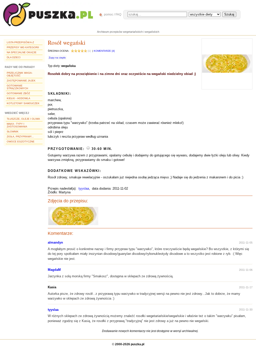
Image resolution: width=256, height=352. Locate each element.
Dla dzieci (13, 57)
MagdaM (54, 270)
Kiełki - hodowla (18, 98)
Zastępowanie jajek (21, 80)
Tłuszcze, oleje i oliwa (23, 118)
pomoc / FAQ (112, 14)
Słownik (12, 131)
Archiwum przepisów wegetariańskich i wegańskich (128, 31)
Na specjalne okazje (21, 52)
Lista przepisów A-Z (20, 42)
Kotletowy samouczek (23, 103)
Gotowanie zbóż (18, 93)
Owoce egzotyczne (20, 141)
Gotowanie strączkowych (17, 87)
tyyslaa (83, 188)
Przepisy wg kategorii (23, 47)
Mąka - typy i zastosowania (17, 125)
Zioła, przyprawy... (20, 136)
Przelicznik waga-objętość (19, 74)
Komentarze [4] (104, 50)
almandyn (55, 242)
